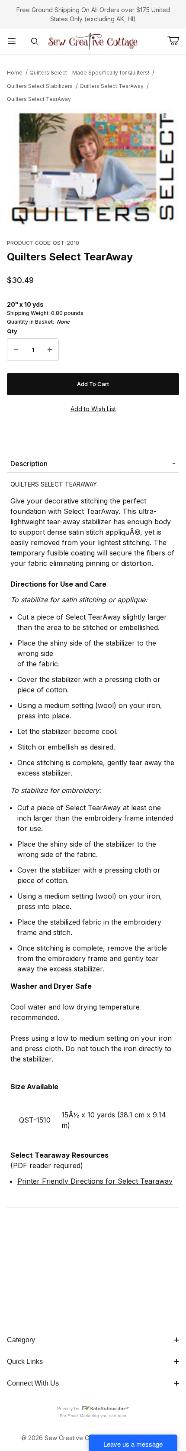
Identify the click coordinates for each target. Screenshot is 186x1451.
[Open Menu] (11, 41)
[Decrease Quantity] (16, 349)
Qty (12, 331)
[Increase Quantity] (49, 349)
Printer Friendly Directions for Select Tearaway (95, 1181)
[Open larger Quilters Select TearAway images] (93, 168)
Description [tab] (29, 463)
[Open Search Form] (35, 41)
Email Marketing (83, 1415)
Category (21, 1340)
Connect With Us (33, 1383)
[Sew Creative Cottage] (93, 40)
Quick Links (25, 1361)
